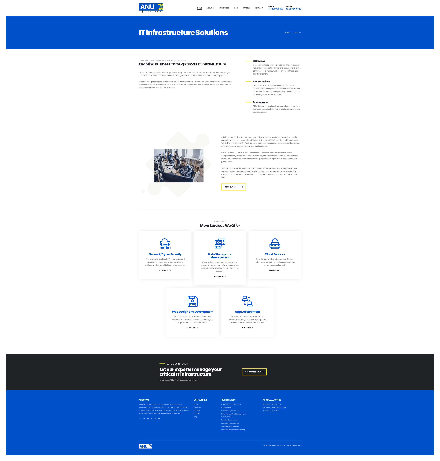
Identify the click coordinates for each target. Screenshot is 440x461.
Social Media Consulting (230, 423)
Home (199, 8)
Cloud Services (226, 417)
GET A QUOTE (230, 187)
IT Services (224, 8)
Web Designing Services (230, 426)
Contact (259, 8)
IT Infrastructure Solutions (231, 404)
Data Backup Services (229, 420)
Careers (246, 8)
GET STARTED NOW (253, 372)
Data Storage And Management (233, 414)
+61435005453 (275, 8)
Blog (236, 8)
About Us (211, 8)
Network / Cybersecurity (230, 411)
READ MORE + (165, 270)
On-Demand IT (226, 408)
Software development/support (233, 430)
